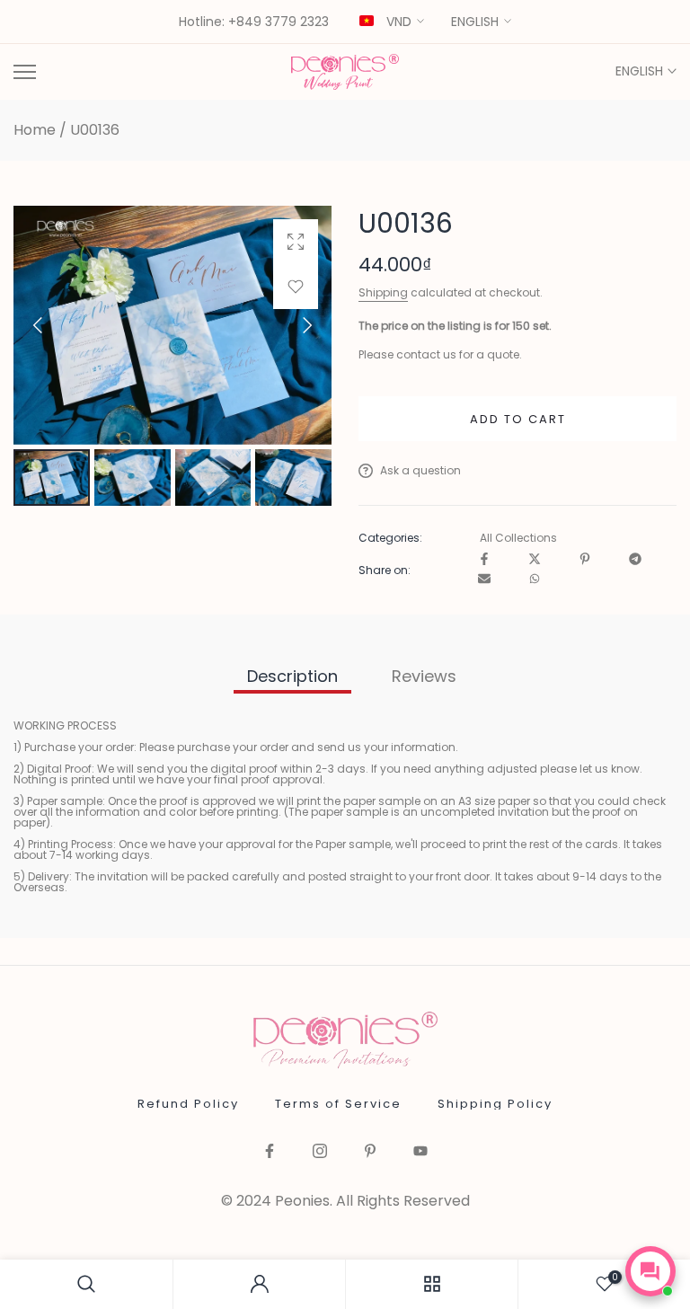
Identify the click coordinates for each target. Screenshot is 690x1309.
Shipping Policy (495, 1103)
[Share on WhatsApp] (534, 580)
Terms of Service (338, 1103)
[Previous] (53, 325)
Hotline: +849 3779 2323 (254, 22)
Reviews (424, 676)
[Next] (292, 325)
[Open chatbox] (650, 1271)
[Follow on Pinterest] (370, 1152)
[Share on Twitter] (534, 560)
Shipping (383, 292)
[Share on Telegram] (635, 560)
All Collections (518, 538)
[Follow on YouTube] (420, 1152)
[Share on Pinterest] (585, 560)
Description (292, 676)
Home (34, 130)
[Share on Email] (484, 580)
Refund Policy (188, 1103)
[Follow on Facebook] (269, 1152)
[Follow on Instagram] (320, 1152)
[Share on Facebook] (484, 560)
